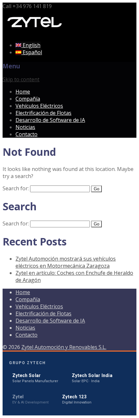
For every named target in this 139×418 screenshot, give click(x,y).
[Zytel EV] (35, 32)
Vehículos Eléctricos (39, 105)
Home (23, 91)
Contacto (26, 134)
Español (31, 52)
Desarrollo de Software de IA (50, 120)
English (30, 45)
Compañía (28, 98)
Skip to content (21, 79)
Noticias (25, 127)
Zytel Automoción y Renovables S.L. (63, 347)
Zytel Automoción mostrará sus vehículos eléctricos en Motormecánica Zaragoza (66, 262)
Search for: (16, 188)
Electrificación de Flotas (43, 112)
